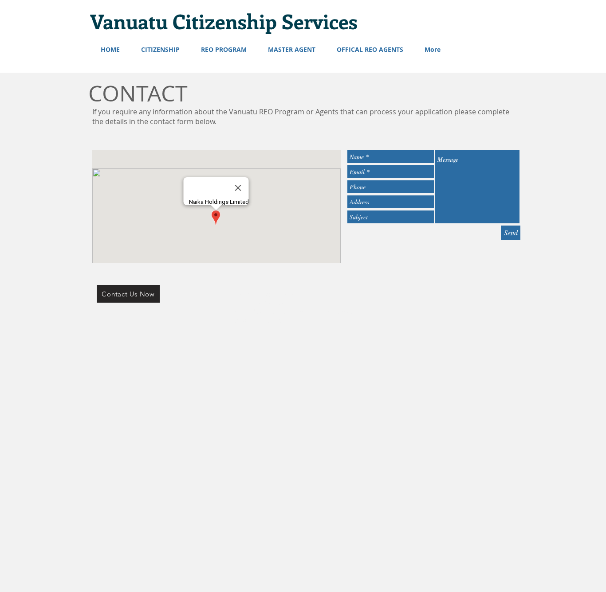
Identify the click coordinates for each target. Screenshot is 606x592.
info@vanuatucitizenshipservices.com (303, 311)
